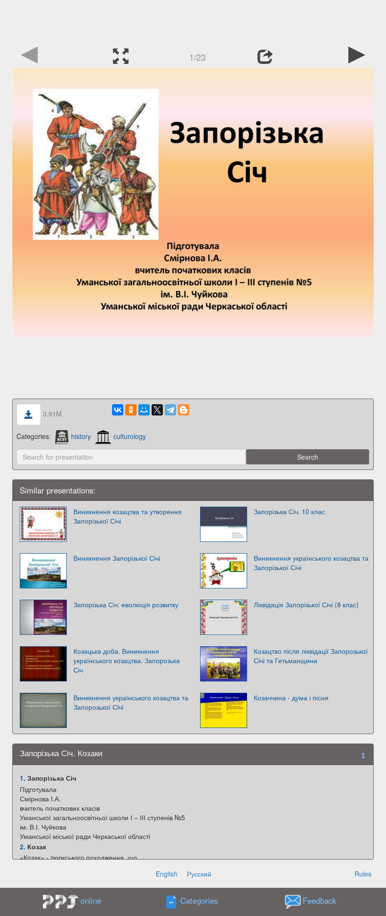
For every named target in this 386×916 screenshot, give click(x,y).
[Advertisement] (193, 21)
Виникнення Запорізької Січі (116, 558)
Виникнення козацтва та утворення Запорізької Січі (127, 516)
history (81, 436)
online (90, 900)
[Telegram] (170, 409)
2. (22, 846)
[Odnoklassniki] (131, 409)
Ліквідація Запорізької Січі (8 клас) (306, 604)
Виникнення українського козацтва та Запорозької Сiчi (130, 702)
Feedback (319, 901)
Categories (199, 901)
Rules (362, 873)
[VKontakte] (117, 409)
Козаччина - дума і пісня (291, 697)
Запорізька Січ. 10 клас (289, 511)
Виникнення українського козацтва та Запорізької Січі (311, 562)
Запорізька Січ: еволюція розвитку (125, 604)
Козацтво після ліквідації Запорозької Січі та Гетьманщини (311, 655)
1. (22, 778)
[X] (157, 409)
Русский (199, 873)
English (166, 873)
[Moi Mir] (144, 409)
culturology (129, 436)
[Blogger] (183, 409)
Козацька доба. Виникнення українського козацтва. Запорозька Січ (126, 660)
